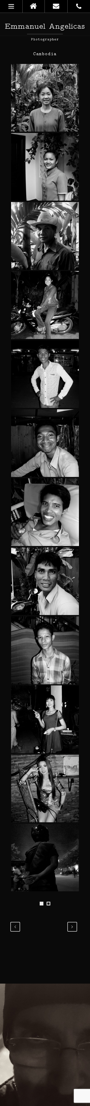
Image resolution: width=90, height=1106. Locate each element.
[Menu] (11, 6)
